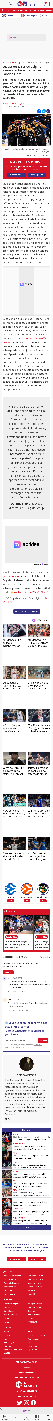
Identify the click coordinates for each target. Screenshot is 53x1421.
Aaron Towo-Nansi (35, 1279)
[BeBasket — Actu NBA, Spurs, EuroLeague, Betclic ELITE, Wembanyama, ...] (26, 3)
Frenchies (39, 10)
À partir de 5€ (16, 174)
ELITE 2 (16, 1199)
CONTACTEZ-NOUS (26, 1396)
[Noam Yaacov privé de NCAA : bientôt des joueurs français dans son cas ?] (7, 1183)
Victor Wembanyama (12, 1276)
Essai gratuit (37, 174)
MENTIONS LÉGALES (26, 1391)
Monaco (7, 1307)
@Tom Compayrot (15, 103)
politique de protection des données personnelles (23, 1046)
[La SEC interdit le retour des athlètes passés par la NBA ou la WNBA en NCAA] (7, 1174)
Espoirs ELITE (33, 1346)
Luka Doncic (9, 1290)
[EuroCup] (10, 889)
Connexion (45, 957)
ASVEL (6, 1322)
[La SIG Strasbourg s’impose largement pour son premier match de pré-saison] (7, 1211)
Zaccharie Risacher (11, 1283)
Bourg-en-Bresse (35, 1303)
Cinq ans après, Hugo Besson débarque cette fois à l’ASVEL (17, 944)
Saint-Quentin (9, 1311)
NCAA (15, 1181)
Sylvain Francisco (35, 1286)
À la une (6, 10)
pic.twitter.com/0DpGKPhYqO (31, 592)
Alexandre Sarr (10, 1286)
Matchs (28, 10)
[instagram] (26, 1402)
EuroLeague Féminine (37, 1335)
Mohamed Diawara (36, 1276)
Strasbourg (32, 1322)
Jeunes (16, 1162)
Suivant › (34, 611)
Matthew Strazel (34, 1283)
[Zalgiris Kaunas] (43, 889)
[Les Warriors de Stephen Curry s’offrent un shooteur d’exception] (7, 1155)
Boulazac (31, 1311)
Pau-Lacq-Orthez (35, 1307)
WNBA (15, 1134)
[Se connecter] (49, 4)
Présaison (18, 1208)
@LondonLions (11, 576)
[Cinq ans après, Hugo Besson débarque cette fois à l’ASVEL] (18, 924)
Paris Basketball (10, 1314)
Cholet (6, 1318)
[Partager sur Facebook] (39, 111)
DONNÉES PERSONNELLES (26, 1377)
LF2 (29, 1342)
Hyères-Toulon (34, 1314)
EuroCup (16, 62)
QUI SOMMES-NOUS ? (26, 1362)
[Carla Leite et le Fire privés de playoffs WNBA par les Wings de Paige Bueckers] (7, 1137)
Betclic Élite (11, 937)
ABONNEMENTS (26, 1372)
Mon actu (17, 10)
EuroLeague (31, 15)
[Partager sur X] (44, 111)
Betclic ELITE (13, 15)
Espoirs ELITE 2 (34, 1349)
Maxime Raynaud (11, 1279)
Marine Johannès (35, 1290)
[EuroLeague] (27, 889)
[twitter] (19, 1402)
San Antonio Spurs (11, 1303)
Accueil (6, 62)
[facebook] (33, 1402)
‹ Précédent (20, 611)
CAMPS (26, 1367)
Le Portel (31, 1318)
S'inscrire (43, 1040)
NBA (45, 15)
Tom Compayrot (26, 1075)
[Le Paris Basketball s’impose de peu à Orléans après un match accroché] (7, 1202)
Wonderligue (33, 1339)
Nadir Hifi (31, 1294)
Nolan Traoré (9, 1294)
